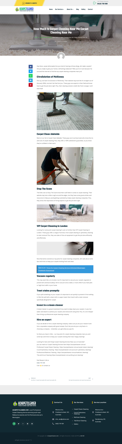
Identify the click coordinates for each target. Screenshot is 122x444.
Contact (90, 9)
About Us (69, 9)
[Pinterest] (32, 423)
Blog (77, 9)
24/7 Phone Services (102, 1)
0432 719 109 (102, 3)
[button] (31, 67)
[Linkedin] (27, 423)
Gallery (83, 9)
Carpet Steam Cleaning (45, 37)
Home (51, 9)
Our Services (59, 9)
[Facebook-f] (14, 423)
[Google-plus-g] (23, 423)
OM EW (82, 436)
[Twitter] (18, 423)
